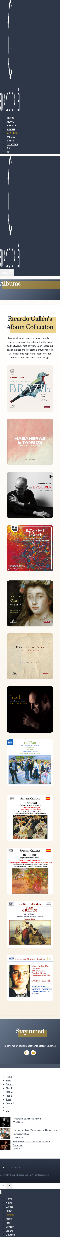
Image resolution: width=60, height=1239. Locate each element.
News (10, 121)
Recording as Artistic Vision (27, 1118)
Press (10, 140)
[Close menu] (1, 1192)
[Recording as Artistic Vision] (5, 1122)
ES (8, 148)
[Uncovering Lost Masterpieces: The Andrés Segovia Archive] (5, 1134)
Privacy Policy (13, 1166)
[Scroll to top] (3, 1186)
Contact (12, 144)
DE (8, 151)
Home (10, 117)
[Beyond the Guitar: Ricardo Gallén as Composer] (5, 1145)
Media (11, 136)
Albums (12, 133)
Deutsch (10, 1234)
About (11, 129)
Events (11, 125)
